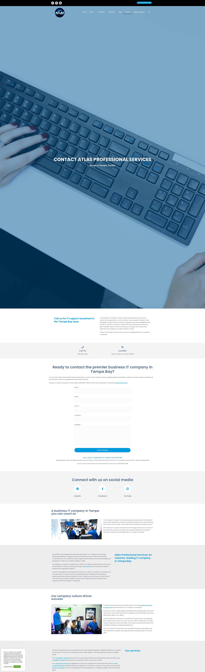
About (92, 12)
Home (84, 12)
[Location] (122, 347)
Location (122, 350)
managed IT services (62, 658)
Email (76, 397)
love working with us (121, 383)
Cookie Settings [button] (8, 666)
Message (77, 425)
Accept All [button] (17, 666)
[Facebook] (56, 3)
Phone (76, 406)
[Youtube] (60, 3)
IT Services (101, 12)
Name (76, 387)
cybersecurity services (62, 663)
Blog (120, 12)
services (86, 566)
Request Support (139, 12)
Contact (127, 12)
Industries (111, 12)
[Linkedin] (52, 3)
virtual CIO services (58, 668)
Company (77, 415)
